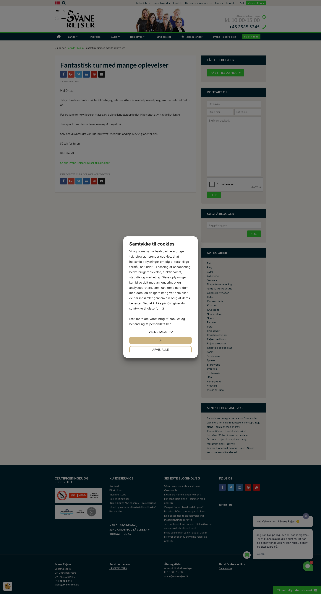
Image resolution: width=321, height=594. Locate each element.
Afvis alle (160, 349)
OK (160, 340)
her (168, 324)
